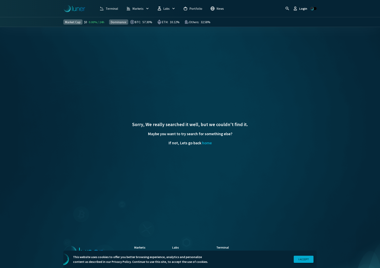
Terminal (222, 247)
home (207, 142)
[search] (287, 8)
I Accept (303, 259)
